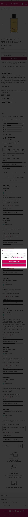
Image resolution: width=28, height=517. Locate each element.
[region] (14, 258)
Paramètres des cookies (14, 261)
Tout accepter (14, 264)
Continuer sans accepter (7, 250)
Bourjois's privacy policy (18, 257)
